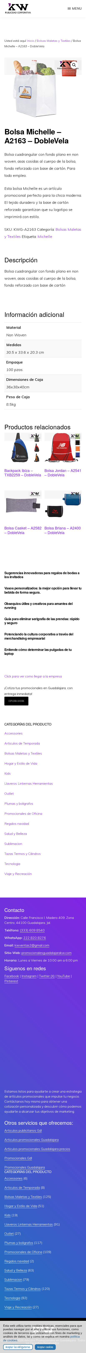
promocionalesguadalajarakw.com (47, 953)
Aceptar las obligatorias (18, 1347)
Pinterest (11, 981)
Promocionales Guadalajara (24, 1167)
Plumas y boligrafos (18, 803)
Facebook (11, 976)
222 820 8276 (34, 938)
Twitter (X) (47, 976)
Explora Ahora (16, 701)
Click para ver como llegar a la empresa (33, 676)
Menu (77, 8)
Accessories (13, 733)
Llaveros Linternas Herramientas (28, 783)
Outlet (9, 793)
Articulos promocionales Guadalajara (31, 1139)
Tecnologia (12, 864)
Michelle (45, 236)
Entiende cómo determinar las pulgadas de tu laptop (38, 651)
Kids (7, 773)
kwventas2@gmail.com (32, 945)
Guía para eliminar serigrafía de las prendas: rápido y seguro (42, 620)
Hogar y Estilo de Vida (20, 763)
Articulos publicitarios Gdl (23, 1130)
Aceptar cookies (45, 1347)
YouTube (63, 976)
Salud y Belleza (15, 833)
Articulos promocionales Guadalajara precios (37, 1149)
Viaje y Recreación (18, 874)
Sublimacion (13, 844)
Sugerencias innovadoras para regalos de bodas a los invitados (42, 574)
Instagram (29, 976)
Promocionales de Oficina (23, 813)
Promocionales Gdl (18, 1158)
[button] (74, 65)
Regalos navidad (16, 823)
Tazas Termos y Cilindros (22, 854)
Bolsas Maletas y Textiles (54, 41)
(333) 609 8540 (32, 930)
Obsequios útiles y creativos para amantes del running (38, 605)
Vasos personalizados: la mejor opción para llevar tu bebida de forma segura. (43, 590)
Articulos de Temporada (22, 743)
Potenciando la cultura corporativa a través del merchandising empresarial (38, 636)
